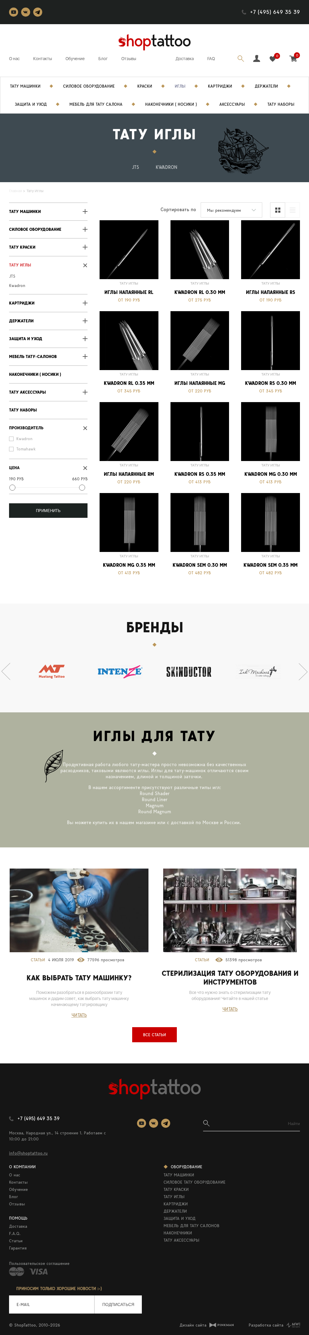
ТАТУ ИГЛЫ (174, 1196)
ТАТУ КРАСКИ (176, 1189)
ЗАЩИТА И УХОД (180, 1218)
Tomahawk (26, 449)
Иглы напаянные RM (129, 474)
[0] (272, 59)
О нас (14, 58)
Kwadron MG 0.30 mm (270, 474)
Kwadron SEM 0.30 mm (200, 565)
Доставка (185, 58)
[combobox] (231, 210)
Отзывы (128, 58)
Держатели (266, 86)
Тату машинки (25, 211)
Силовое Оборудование (89, 86)
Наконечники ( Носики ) (35, 374)
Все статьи (154, 1034)
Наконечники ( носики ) (171, 104)
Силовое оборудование (35, 229)
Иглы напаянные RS (270, 292)
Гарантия (18, 1248)
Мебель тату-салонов (33, 356)
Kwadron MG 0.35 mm (129, 565)
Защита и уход (31, 104)
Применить (48, 510)
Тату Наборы (280, 104)
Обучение (75, 58)
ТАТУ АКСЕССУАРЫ (181, 1240)
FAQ (211, 58)
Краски (144, 86)
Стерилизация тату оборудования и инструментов (230, 977)
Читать (79, 1015)
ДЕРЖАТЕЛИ (175, 1211)
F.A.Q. (15, 1233)
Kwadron (166, 167)
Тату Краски (22, 247)
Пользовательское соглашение (39, 1263)
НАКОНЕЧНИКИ (178, 1232)
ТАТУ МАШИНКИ (179, 1174)
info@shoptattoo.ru (28, 1153)
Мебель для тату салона (96, 104)
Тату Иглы (20, 265)
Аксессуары (232, 104)
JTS (135, 167)
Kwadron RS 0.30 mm (270, 383)
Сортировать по (178, 209)
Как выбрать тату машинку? (79, 977)
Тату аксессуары (27, 392)
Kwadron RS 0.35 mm (199, 474)
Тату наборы (23, 410)
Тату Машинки (25, 86)
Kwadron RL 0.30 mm (199, 292)
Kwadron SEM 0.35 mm (271, 565)
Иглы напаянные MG (199, 383)
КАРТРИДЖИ (176, 1203)
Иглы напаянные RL (128, 292)
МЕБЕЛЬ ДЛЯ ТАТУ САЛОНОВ (191, 1225)
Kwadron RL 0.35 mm (129, 383)
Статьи (38, 959)
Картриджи (220, 86)
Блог (103, 58)
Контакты (42, 58)
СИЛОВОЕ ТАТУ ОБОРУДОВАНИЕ (194, 1182)
